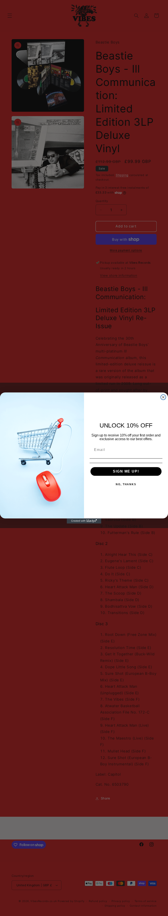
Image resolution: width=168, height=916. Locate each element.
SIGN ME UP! (126, 471)
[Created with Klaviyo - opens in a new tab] (84, 521)
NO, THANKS (126, 484)
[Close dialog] (163, 397)
